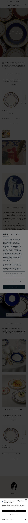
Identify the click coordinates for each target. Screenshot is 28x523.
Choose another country (8, 519)
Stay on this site (13, 514)
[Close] (25, 500)
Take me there (13, 510)
